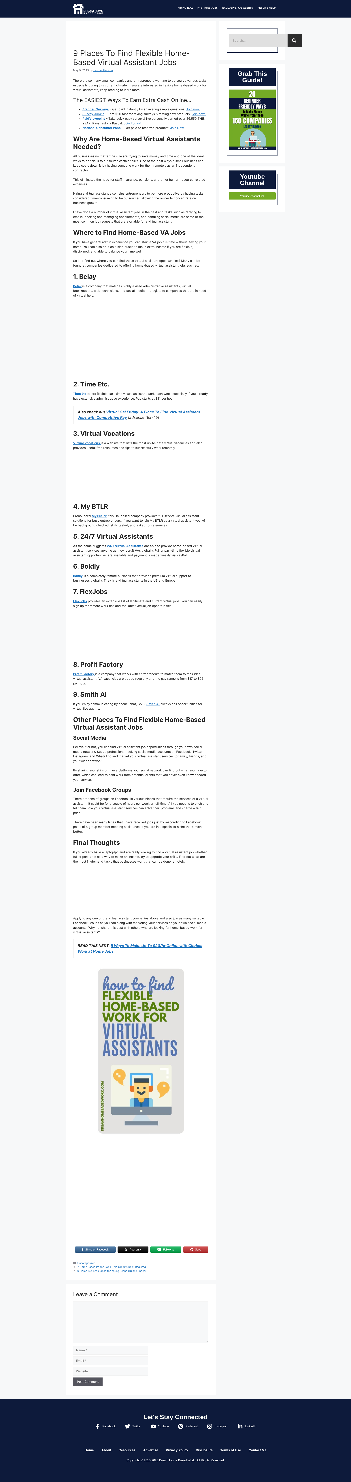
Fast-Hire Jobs (207, 7)
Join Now (177, 128)
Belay (77, 286)
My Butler (99, 516)
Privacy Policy (177, 1450)
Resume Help (267, 7)
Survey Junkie (93, 114)
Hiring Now (185, 7)
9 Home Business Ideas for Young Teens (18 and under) (111, 1270)
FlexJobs (80, 601)
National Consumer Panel (102, 128)
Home (89, 1450)
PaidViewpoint (93, 118)
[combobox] (258, 40)
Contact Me (257, 1450)
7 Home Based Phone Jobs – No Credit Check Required (111, 1266)
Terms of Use (230, 1450)
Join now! (193, 109)
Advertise (150, 1450)
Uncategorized (86, 1263)
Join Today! (132, 123)
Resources (127, 1450)
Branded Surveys (95, 109)
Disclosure (204, 1450)
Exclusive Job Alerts (237, 7)
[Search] (295, 40)
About (106, 1450)
